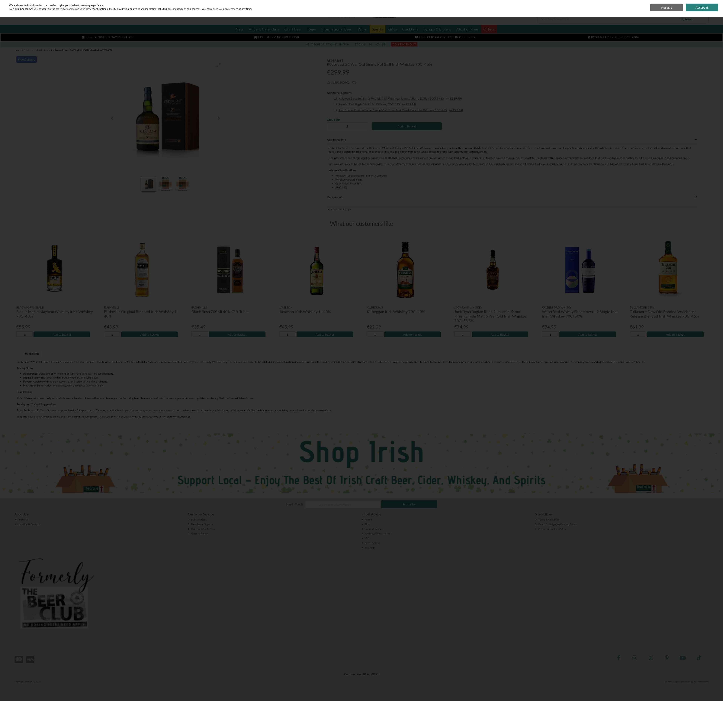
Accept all (702, 7)
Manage (666, 7)
